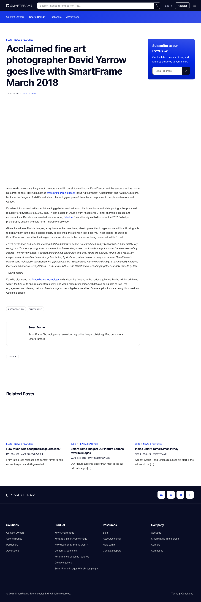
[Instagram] (180, 495)
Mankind (69, 217)
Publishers (56, 17)
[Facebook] (190, 495)
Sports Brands (37, 17)
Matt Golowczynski (32, 454)
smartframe (35, 309)
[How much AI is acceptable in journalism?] (36, 420)
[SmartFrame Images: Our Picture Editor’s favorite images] (100, 420)
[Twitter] (171, 495)
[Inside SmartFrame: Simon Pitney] (165, 420)
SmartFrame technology (45, 279)
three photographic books (61, 192)
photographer (16, 309)
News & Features (23, 40)
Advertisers (72, 17)
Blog (9, 40)
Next (11, 356)
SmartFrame (29, 93)
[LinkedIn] (161, 495)
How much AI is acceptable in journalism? (33, 449)
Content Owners (15, 17)
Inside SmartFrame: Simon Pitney (156, 449)
